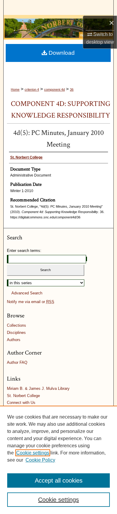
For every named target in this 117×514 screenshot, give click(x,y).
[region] (58, 460)
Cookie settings (32, 452)
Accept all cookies (58, 480)
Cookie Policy (40, 460)
